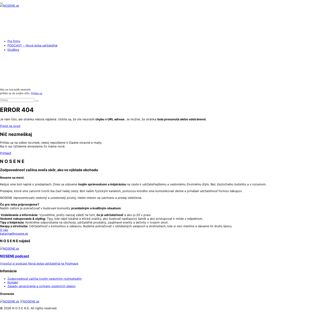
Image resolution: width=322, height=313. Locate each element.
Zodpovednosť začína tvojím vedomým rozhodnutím (44, 278)
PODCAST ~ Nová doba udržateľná (32, 45)
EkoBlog (13, 50)
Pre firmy (13, 41)
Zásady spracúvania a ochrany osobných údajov (41, 286)
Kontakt (12, 282)
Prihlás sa (36, 93)
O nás (4, 230)
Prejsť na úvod (10, 126)
